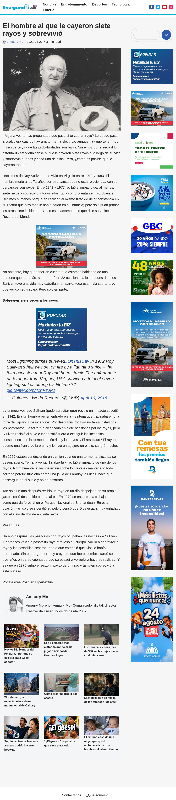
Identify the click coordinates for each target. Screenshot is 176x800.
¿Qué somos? (97, 795)
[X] (158, 7)
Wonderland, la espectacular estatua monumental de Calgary (19, 701)
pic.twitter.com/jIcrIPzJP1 (31, 390)
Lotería (48, 10)
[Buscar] (166, 35)
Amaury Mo (15, 41)
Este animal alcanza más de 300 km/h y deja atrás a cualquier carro (101, 651)
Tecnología (121, 4)
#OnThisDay (77, 361)
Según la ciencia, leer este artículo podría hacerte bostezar (21, 745)
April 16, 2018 (93, 397)
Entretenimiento (74, 4)
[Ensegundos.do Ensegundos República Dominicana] (20, 7)
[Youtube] (164, 7)
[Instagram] (171, 7)
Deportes (99, 4)
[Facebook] (151, 7)
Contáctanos (71, 795)
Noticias (49, 4)
